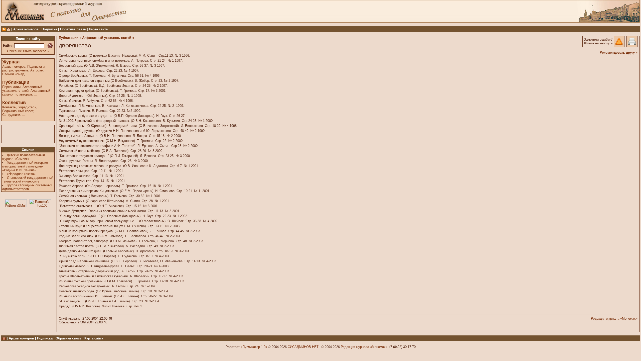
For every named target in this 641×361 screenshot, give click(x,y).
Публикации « (70, 38)
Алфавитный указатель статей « (108, 38)
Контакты (9, 107)
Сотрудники (11, 115)
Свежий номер (13, 74)
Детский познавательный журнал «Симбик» (23, 157)
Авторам (36, 70)
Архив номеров (26, 29)
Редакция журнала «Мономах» (614, 318)
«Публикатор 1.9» (254, 347)
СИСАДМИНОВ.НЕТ (303, 347)
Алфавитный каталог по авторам (26, 92)
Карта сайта (98, 29)
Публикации (15, 82)
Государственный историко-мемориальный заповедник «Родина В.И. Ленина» (25, 166)
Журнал (11, 61)
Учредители (27, 107)
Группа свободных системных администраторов (27, 187)
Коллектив (14, 102)
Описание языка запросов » (28, 51)
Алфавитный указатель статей (22, 89)
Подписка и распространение (23, 68)
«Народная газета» (21, 174)
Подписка (49, 29)
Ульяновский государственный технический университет (27, 179)
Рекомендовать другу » (618, 52)
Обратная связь (73, 29)
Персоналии (11, 87)
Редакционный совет (17, 111)
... (27, 74)
